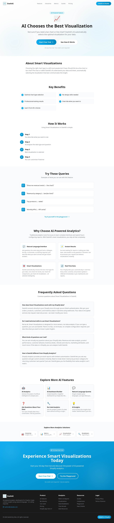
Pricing (70, 3)
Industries (48, 3)
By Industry (43, 501)
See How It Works (68, 42)
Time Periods (62, 506)
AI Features (43, 499)
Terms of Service (100, 501)
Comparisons (81, 501)
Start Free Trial (45, 42)
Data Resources (63, 509)
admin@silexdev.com (11, 507)
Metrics (56, 3)
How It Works (81, 506)
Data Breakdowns (63, 504)
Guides (63, 3)
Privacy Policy (99, 499)
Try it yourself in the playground (56, 217)
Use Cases (43, 504)
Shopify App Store (45, 509)
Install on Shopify (103, 3)
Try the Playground (67, 476)
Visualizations (62, 501)
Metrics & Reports (63, 499)
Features (39, 3)
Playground (80, 504)
